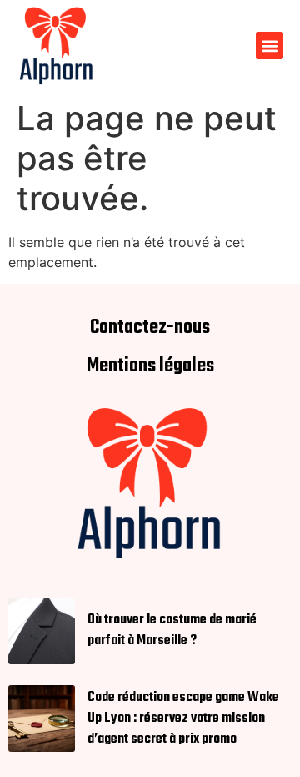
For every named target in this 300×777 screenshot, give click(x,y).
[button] (269, 45)
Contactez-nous (150, 328)
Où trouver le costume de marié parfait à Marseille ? (172, 630)
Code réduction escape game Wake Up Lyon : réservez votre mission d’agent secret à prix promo (183, 718)
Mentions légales (150, 366)
